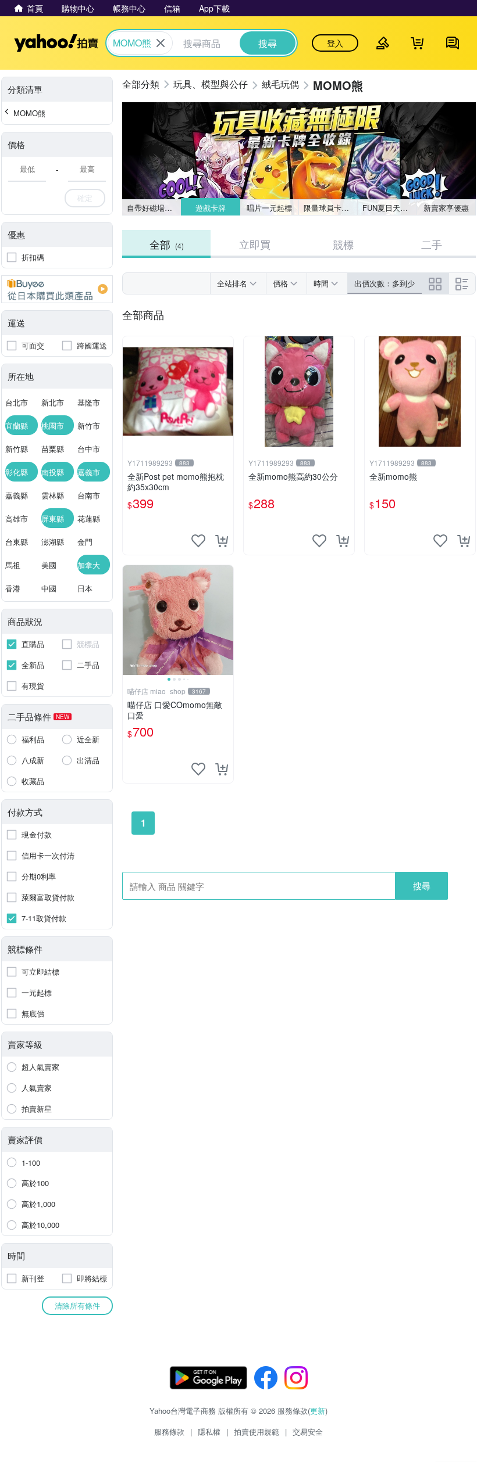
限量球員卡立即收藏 (331, 207)
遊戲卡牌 (210, 207)
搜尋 (421, 885)
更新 (317, 1410)
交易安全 (308, 1431)
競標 (343, 244)
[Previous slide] (130, 620)
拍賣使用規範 (256, 1431)
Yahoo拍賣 (56, 43)
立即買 (254, 244)
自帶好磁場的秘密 (154, 207)
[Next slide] (225, 620)
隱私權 (209, 1431)
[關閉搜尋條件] (161, 43)
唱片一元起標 (269, 207)
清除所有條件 (77, 1305)
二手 (431, 244)
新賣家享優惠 (446, 207)
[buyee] (57, 289)
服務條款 (169, 1431)
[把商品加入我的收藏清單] (198, 541)
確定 (84, 197)
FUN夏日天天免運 (389, 207)
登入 (335, 43)
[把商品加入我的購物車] (222, 541)
